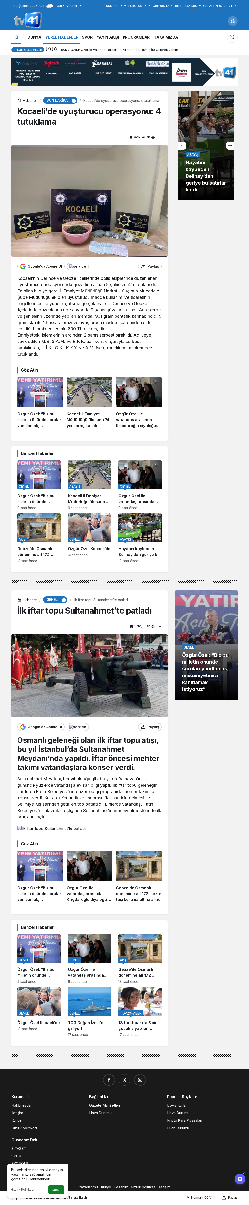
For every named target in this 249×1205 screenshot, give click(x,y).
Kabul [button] (56, 1190)
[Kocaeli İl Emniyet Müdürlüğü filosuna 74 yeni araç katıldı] (89, 402)
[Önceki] (48, 49)
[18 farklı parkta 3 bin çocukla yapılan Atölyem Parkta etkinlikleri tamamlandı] (140, 1012)
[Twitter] (124, 1080)
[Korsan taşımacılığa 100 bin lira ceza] (206, 145)
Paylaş (233, 1197)
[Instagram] (140, 1080)
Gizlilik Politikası (22, 1189)
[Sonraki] (54, 49)
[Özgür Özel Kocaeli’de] (89, 538)
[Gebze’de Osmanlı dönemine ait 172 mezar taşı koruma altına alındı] (39, 538)
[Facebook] (109, 1080)
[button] (233, 21)
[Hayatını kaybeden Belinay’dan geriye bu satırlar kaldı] (140, 538)
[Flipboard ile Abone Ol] (78, 266)
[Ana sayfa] (16, 37)
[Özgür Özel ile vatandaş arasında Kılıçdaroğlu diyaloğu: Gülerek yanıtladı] (139, 402)
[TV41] (27, 20)
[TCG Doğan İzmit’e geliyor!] (89, 1012)
